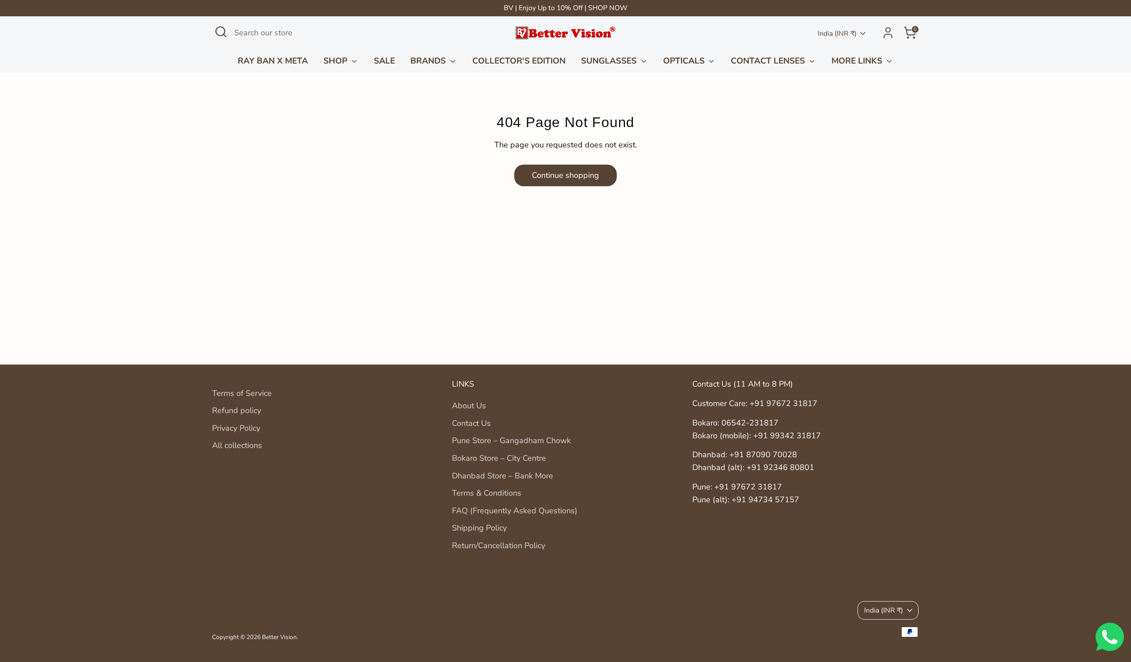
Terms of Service (242, 393)
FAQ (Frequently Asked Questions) (514, 510)
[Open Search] (221, 32)
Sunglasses (610, 61)
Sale (384, 61)
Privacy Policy (236, 428)
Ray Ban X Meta (273, 61)
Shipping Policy (479, 528)
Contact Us (471, 423)
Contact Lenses (769, 61)
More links (857, 61)
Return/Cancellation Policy (498, 545)
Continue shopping (565, 175)
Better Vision (279, 637)
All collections (237, 445)
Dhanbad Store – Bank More (502, 475)
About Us (469, 405)
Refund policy (236, 410)
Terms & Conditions (486, 493)
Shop (336, 61)
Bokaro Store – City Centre (499, 458)
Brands (429, 61)
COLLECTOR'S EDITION (519, 61)
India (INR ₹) (837, 33)
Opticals (685, 61)
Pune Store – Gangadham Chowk (511, 440)
